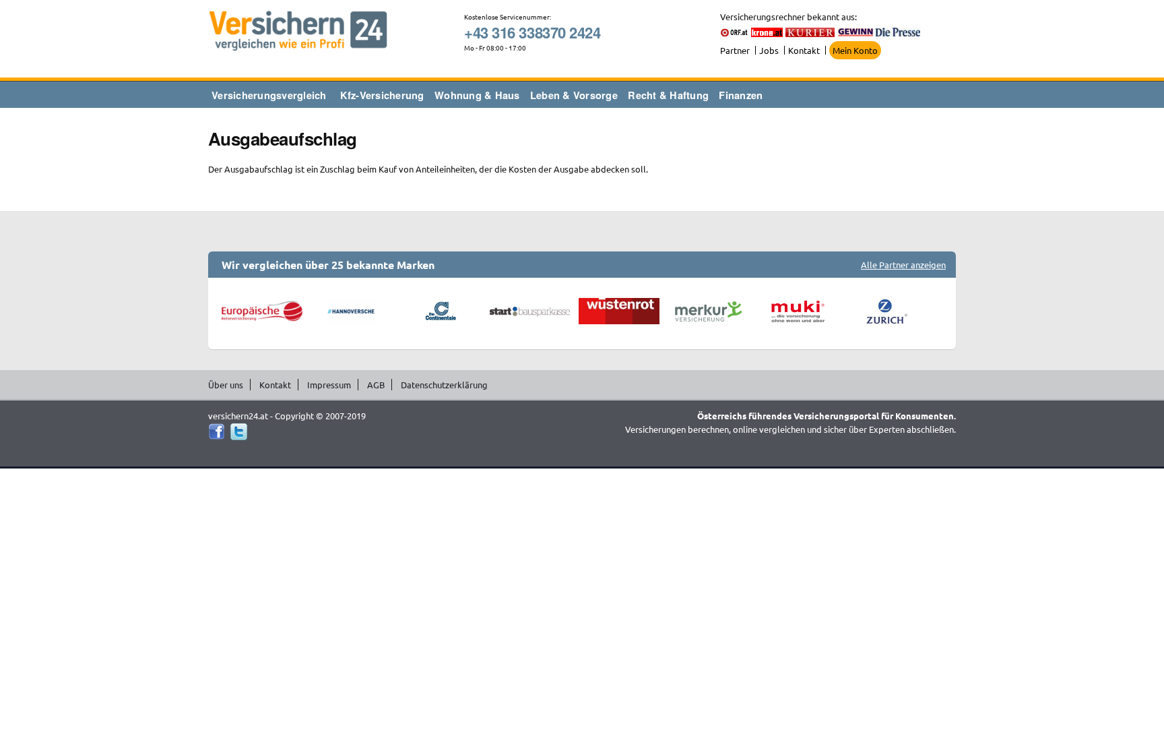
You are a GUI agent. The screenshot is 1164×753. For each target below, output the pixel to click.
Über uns (225, 384)
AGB (376, 384)
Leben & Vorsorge (574, 95)
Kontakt (804, 50)
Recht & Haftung (668, 95)
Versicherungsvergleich (269, 95)
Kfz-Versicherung (382, 95)
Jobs (769, 50)
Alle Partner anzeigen (903, 264)
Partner (735, 50)
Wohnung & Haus (477, 95)
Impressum (329, 384)
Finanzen (741, 95)
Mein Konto (855, 50)
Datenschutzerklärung (444, 384)
